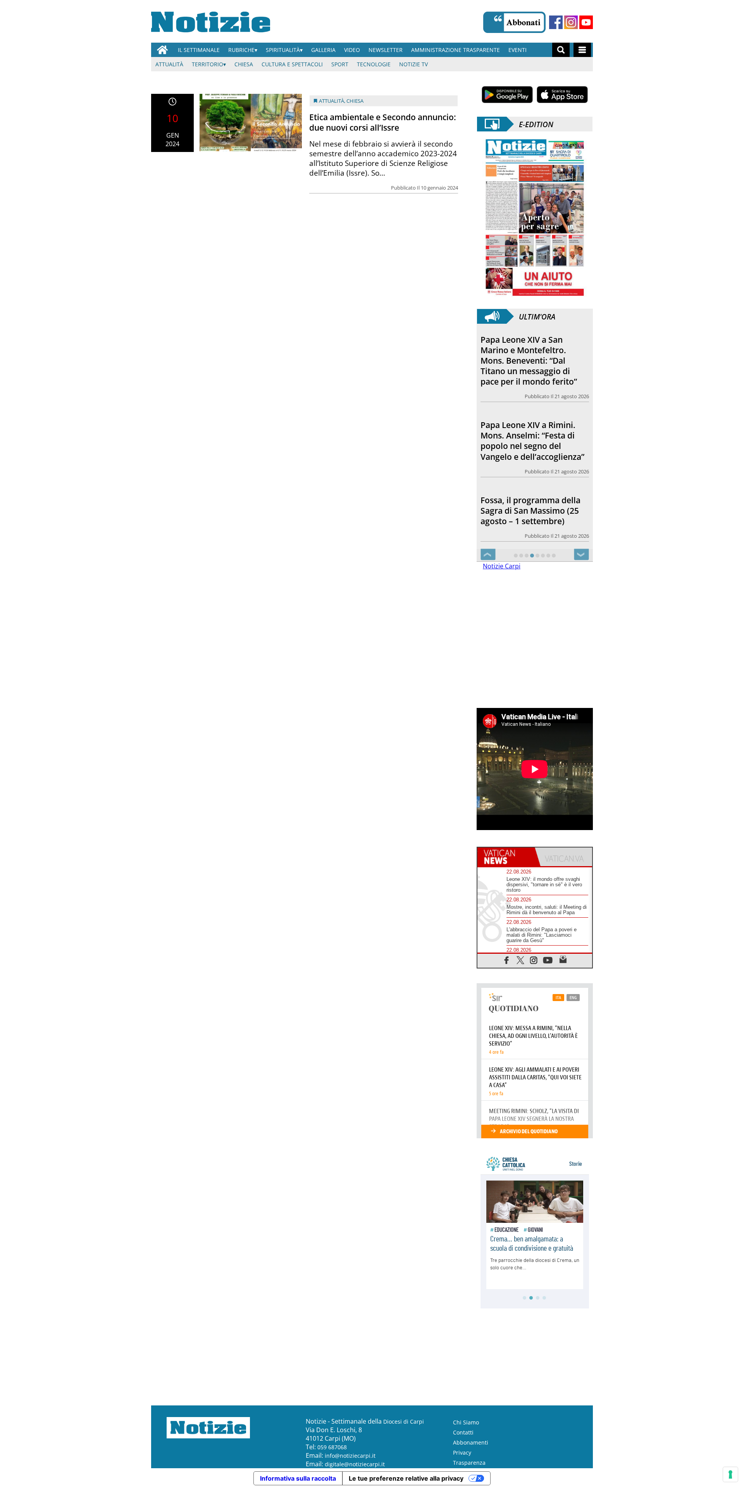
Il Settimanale (199, 50)
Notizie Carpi (501, 566)
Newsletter (386, 50)
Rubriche (241, 50)
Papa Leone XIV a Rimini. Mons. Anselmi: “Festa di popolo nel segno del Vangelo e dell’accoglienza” (532, 440)
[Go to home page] (162, 50)
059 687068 (332, 1447)
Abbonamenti (470, 1442)
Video (352, 50)
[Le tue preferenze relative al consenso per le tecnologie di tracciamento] (730, 1474)
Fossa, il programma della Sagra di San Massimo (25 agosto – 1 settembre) (530, 510)
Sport (339, 64)
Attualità (169, 64)
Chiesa (243, 64)
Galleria (323, 50)
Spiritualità (283, 50)
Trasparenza (469, 1462)
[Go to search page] (561, 50)
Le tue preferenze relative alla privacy (406, 1478)
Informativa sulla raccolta (298, 1478)
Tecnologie (374, 64)
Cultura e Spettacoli (292, 64)
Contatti (463, 1432)
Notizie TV (413, 64)
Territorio (207, 64)
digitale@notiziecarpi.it (355, 1464)
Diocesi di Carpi (403, 1421)
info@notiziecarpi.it (350, 1455)
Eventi (517, 50)
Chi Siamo (466, 1422)
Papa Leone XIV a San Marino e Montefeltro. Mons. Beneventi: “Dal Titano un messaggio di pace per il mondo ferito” (528, 360)
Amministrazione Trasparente (455, 50)
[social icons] (507, 960)
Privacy (462, 1452)
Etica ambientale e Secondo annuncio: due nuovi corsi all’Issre (382, 122)
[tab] (506, 857)
